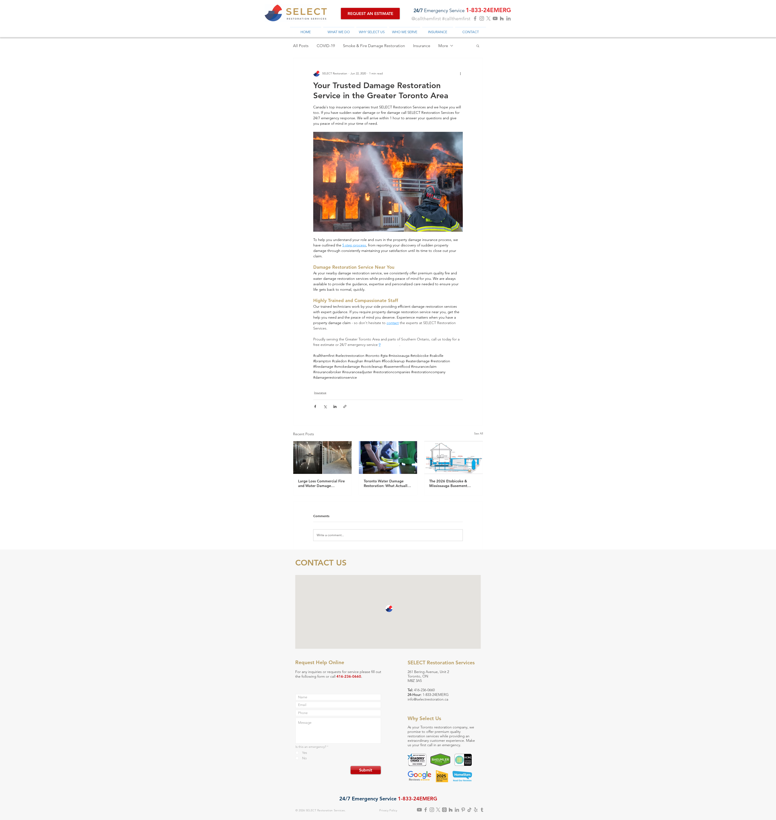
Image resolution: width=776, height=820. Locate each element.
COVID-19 (326, 45)
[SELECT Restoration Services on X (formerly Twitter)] (438, 810)
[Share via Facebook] (315, 406)
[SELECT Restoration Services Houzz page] (502, 18)
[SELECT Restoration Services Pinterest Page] (463, 810)
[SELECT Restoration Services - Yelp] (476, 810)
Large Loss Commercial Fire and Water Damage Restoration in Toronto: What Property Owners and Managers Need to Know (321, 483)
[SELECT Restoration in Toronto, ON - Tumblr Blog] (482, 810)
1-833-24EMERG (436, 694)
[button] (478, 45)
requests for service (343, 672)
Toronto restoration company (443, 727)
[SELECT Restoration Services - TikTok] (469, 810)
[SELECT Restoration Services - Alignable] (457, 810)
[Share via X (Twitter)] (325, 406)
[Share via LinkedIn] (335, 406)
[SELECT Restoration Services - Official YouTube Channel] (495, 18)
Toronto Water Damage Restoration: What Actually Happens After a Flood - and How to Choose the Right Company (387, 483)
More (443, 45)
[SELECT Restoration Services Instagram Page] (482, 18)
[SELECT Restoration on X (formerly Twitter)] (488, 18)
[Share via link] (345, 406)
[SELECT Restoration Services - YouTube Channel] (419, 810)
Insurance (421, 45)
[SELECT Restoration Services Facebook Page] (475, 18)
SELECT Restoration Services (325, 810)
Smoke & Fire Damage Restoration (374, 45)
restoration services (423, 736)
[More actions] (460, 73)
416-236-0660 (424, 690)
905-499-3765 (439, 685)
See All (478, 433)
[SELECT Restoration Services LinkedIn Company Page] (508, 18)
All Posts (301, 45)
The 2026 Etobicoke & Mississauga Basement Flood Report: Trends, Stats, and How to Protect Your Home (452, 483)
